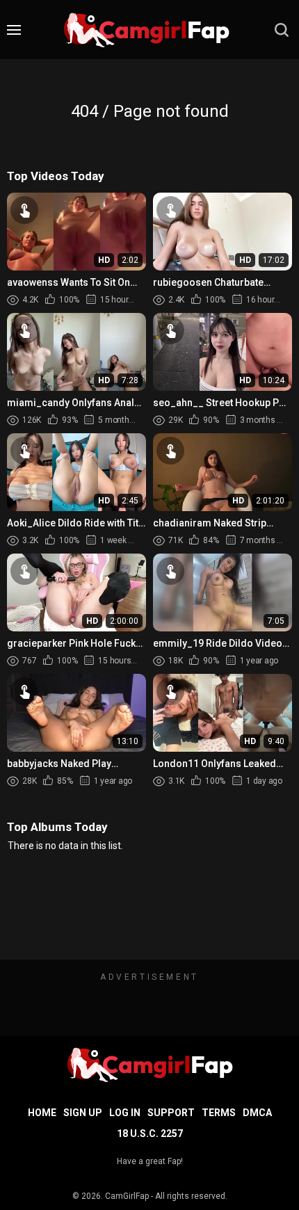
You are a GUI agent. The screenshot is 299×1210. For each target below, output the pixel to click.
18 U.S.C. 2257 (150, 1133)
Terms (219, 1112)
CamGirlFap (127, 1196)
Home (42, 1112)
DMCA (257, 1112)
